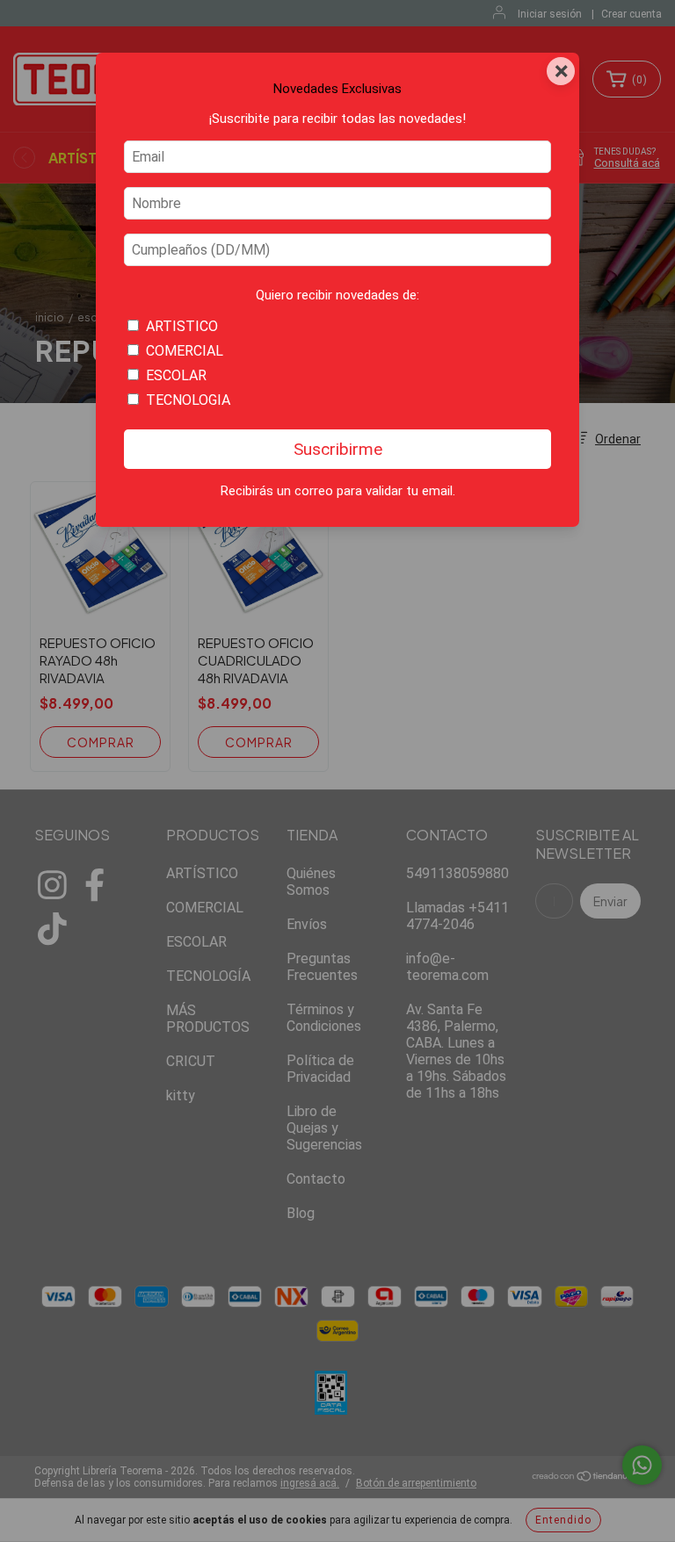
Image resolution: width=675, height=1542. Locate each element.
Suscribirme (338, 449)
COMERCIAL (184, 350)
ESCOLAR (176, 375)
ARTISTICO (182, 326)
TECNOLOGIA (188, 400)
